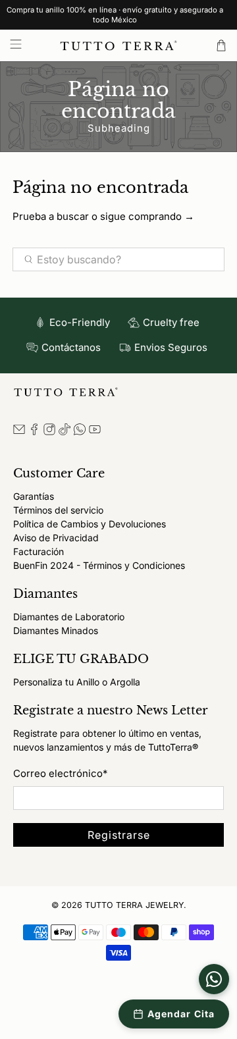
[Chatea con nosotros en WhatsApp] (214, 979)
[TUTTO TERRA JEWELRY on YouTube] (95, 431)
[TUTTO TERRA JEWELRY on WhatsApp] (80, 431)
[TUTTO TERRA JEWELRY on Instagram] (49, 431)
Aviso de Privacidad (56, 537)
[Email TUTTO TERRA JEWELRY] (19, 431)
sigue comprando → (147, 216)
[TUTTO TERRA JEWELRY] (118, 45)
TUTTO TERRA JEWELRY (134, 905)
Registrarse (119, 834)
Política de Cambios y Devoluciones (89, 523)
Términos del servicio (58, 510)
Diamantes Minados (55, 630)
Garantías (33, 496)
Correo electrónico (60, 773)
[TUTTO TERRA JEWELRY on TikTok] (64, 431)
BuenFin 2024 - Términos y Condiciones (99, 565)
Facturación (38, 551)
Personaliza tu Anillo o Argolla (76, 681)
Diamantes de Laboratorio (68, 616)
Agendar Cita (181, 1013)
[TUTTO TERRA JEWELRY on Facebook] (34, 431)
